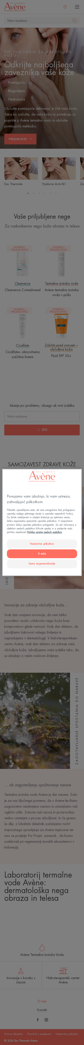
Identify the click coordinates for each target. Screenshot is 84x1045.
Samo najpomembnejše (42, 563)
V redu (42, 553)
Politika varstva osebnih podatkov (44, 532)
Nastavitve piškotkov (42, 544)
